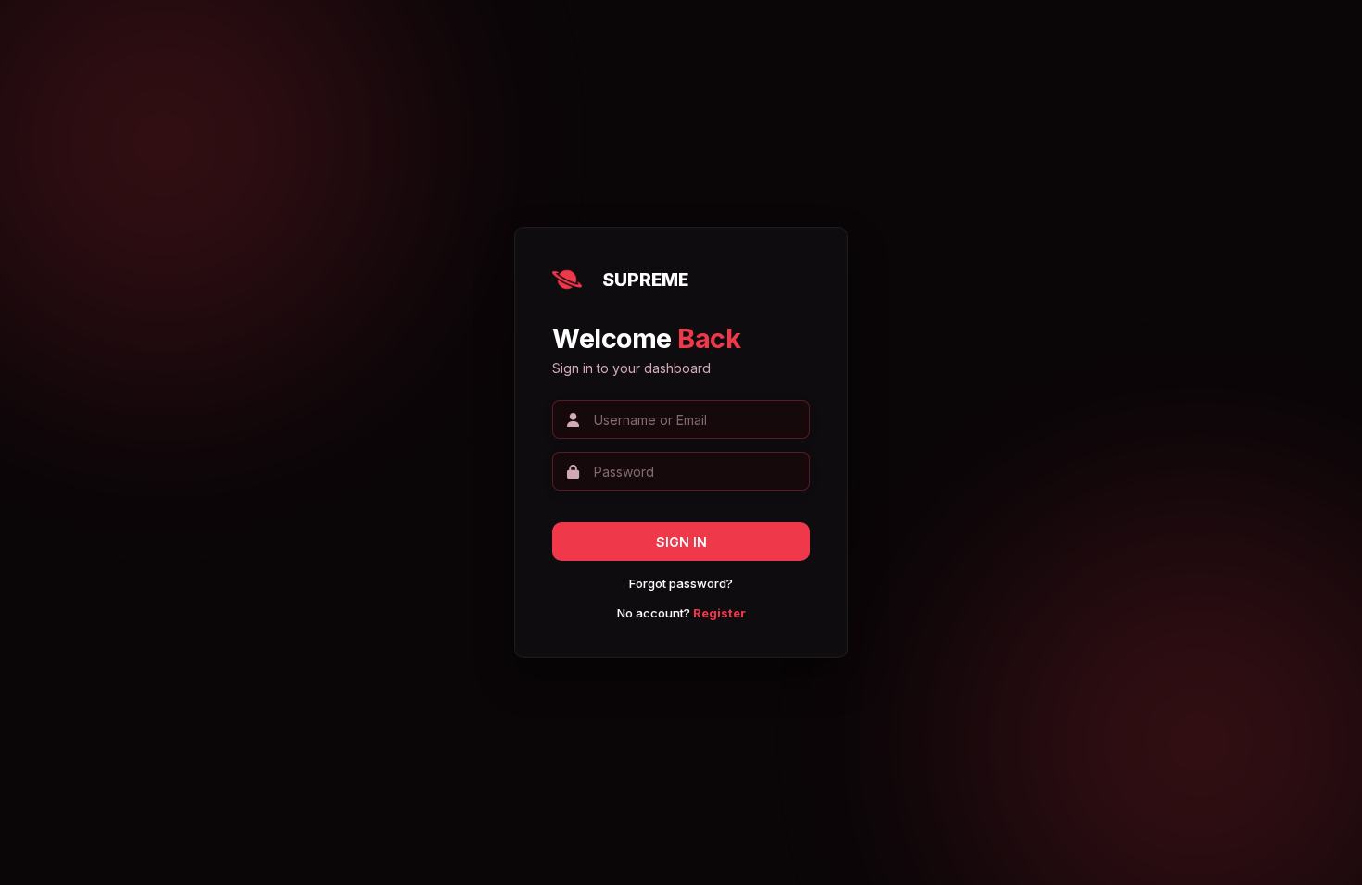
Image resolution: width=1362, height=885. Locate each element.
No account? (681, 612)
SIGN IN (681, 542)
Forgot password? (681, 583)
